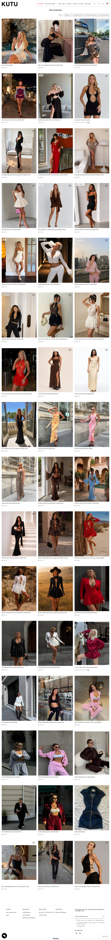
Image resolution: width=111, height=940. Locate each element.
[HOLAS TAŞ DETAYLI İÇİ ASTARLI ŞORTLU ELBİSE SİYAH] (55, 315)
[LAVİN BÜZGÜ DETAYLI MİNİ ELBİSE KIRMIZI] (92, 588)
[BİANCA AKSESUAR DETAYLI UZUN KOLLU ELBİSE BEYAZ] (19, 588)
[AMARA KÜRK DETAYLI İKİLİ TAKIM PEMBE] (92, 260)
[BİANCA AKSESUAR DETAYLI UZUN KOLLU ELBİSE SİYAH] (55, 588)
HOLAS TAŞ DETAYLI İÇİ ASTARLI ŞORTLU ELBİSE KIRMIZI (17, 394)
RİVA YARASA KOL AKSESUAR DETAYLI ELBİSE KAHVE (52, 229)
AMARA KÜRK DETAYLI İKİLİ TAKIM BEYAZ (49, 284)
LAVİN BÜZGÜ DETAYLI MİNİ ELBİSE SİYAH (12, 667)
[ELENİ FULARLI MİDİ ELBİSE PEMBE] (92, 424)
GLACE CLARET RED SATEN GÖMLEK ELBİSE (86, 667)
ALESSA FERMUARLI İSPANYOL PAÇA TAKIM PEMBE (88, 722)
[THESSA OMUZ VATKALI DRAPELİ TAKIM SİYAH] (19, 533)
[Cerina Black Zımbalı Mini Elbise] (92, 95)
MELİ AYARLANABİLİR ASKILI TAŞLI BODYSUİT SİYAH (15, 886)
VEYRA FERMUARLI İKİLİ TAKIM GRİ (11, 777)
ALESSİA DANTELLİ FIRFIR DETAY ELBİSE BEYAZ (14, 284)
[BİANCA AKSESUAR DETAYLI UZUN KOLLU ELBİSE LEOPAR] (55, 533)
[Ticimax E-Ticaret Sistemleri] (55, 939)
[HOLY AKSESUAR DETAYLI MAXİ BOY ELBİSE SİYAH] (19, 424)
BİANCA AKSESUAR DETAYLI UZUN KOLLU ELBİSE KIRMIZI (89, 558)
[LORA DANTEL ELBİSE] (19, 41)
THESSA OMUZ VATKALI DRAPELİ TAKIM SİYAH (14, 558)
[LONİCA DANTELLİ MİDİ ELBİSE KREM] (92, 369)
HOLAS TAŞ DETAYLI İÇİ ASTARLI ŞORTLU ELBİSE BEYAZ (89, 339)
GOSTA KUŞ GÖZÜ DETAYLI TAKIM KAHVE (86, 65)
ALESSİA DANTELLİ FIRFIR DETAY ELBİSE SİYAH (87, 229)
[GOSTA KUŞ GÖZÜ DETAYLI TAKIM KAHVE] (92, 41)
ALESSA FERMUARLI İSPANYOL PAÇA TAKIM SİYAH (51, 722)
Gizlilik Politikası (26, 912)
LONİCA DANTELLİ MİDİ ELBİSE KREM (84, 394)
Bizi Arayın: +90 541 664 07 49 (47, 912)
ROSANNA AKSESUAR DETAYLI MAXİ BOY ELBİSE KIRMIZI (53, 175)
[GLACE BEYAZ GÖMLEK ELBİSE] (19, 698)
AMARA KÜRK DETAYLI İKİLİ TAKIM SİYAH (12, 339)
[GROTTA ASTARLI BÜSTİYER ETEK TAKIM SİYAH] (92, 862)
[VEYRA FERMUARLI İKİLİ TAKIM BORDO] (55, 807)
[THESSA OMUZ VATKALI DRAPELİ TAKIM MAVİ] (92, 479)
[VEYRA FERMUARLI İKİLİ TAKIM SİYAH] (19, 807)
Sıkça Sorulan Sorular (11, 912)
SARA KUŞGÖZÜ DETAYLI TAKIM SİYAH (48, 886)
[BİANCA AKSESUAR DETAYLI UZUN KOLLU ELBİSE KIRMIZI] (92, 533)
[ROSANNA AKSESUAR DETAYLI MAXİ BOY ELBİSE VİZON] (92, 150)
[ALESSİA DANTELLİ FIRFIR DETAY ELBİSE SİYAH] (92, 205)
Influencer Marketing (61, 912)
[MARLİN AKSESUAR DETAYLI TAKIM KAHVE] (55, 95)
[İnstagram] (76, 933)
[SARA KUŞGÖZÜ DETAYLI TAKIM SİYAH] (55, 862)
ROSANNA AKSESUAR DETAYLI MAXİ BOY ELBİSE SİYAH (16, 175)
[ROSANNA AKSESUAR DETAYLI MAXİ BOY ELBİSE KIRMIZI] (55, 150)
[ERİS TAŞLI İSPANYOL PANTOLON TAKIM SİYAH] (55, 41)
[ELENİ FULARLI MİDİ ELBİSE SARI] (55, 424)
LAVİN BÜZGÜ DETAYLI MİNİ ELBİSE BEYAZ (49, 667)
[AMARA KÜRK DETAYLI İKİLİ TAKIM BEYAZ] (55, 260)
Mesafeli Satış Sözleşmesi (28, 917)
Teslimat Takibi (43, 915)
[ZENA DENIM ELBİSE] (92, 807)
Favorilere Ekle (34, 21)
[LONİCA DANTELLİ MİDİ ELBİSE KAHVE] (55, 369)
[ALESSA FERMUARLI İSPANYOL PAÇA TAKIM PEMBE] (92, 698)
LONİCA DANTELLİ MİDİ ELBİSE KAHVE (48, 394)
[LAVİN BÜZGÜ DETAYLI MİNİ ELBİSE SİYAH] (19, 643)
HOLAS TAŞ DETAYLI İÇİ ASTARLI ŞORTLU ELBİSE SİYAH (52, 339)
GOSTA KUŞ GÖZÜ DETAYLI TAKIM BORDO (13, 120)
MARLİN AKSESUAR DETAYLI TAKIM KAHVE (49, 120)
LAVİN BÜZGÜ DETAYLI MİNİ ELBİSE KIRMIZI (86, 612)
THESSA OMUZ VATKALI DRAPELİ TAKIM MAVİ (87, 503)
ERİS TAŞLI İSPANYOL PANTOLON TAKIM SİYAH (50, 65)
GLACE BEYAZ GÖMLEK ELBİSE (10, 722)
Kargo (7, 915)
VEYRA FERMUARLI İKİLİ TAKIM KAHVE (85, 777)
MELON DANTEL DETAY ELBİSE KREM (11, 229)
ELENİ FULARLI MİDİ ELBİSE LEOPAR (11, 503)
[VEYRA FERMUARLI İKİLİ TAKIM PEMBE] (55, 753)
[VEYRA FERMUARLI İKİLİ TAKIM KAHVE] (92, 753)
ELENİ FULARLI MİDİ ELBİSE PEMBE (83, 448)
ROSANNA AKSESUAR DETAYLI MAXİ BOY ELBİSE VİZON (89, 175)
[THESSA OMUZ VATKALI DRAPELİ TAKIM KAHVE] (55, 479)
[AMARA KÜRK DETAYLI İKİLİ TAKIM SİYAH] (19, 315)
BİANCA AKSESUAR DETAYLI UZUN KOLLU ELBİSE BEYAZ (16, 612)
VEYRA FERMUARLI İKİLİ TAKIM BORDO (48, 832)
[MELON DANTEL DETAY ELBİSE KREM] (19, 205)
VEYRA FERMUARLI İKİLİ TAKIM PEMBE (48, 777)
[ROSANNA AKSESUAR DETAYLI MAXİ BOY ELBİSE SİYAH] (19, 150)
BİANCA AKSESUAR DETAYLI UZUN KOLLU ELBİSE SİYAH (52, 612)
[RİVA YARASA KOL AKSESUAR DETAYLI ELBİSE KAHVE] (55, 205)
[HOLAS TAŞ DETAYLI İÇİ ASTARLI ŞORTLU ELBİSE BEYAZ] (92, 315)
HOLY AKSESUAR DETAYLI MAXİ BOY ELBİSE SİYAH (15, 448)
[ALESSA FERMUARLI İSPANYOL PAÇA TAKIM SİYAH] (55, 698)
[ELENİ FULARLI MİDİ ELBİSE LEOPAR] (19, 479)
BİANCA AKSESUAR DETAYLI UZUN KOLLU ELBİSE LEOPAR (53, 558)
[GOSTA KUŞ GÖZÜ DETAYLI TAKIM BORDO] (19, 95)
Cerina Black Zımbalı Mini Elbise (82, 120)
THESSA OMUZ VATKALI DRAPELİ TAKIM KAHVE (50, 503)
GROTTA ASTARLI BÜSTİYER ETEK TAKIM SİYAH (87, 886)
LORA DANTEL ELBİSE (7, 65)
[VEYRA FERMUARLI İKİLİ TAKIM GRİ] (19, 753)
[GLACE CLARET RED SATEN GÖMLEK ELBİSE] (92, 643)
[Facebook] (80, 933)
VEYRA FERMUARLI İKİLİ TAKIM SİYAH (11, 832)
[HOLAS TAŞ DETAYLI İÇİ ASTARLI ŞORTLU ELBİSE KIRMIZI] (19, 369)
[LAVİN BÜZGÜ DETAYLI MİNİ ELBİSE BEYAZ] (55, 643)
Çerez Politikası (26, 915)
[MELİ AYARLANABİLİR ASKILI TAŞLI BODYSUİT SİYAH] (19, 862)
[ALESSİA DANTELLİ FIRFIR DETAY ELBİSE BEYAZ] (19, 260)
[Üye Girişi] (99, 3)
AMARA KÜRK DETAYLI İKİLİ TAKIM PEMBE (86, 284)
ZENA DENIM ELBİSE (80, 832)
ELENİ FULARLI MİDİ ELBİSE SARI (46, 448)
